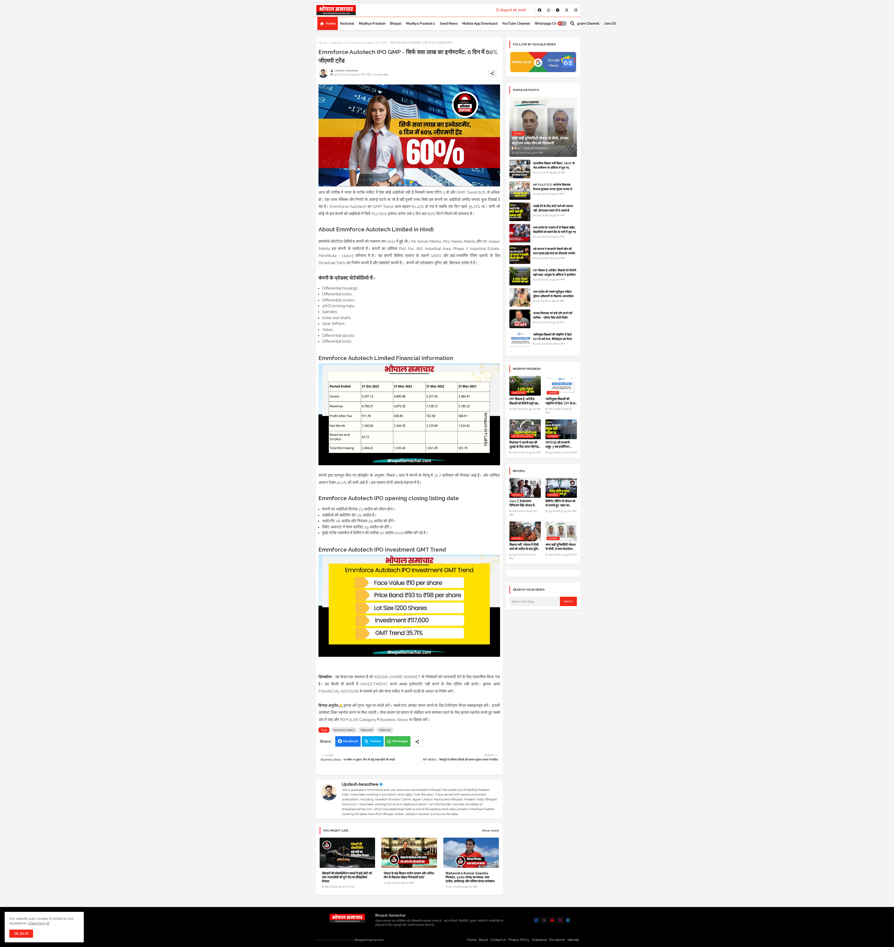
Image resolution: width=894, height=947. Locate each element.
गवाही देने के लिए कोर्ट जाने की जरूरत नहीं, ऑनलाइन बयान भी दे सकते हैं (553, 208)
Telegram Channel (584, 23)
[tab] (327, 23)
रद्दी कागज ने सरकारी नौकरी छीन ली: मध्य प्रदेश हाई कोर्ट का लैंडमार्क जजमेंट (554, 251)
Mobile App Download (479, 23)
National (347, 23)
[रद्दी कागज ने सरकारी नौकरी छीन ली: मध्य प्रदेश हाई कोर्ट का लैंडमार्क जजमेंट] (519, 254)
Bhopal (395, 23)
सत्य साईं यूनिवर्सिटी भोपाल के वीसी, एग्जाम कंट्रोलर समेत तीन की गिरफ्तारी (560, 547)
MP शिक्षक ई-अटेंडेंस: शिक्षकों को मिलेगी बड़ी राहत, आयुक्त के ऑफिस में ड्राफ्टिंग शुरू (554, 274)
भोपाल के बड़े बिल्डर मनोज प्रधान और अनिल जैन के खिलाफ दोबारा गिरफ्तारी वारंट (409, 875)
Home (330, 23)
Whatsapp (400, 741)
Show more (490, 830)
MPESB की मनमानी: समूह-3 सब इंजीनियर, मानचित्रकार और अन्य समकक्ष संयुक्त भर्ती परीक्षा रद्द (559, 445)
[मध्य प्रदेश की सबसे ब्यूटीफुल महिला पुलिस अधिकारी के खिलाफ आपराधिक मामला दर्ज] (519, 297)
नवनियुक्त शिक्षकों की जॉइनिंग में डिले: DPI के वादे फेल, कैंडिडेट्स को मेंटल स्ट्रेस (552, 339)
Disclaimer (557, 940)
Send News (449, 23)
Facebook (350, 741)
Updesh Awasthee (360, 784)
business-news (344, 730)
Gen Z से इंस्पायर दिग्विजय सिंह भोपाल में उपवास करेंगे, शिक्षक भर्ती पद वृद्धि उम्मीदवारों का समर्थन (523, 503)
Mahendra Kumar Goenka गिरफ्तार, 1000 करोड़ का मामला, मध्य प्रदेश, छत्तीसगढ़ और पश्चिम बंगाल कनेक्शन (470, 877)
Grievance (539, 940)
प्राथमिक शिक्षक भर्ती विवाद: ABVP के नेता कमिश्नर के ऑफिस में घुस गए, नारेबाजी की (554, 167)
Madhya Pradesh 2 (420, 23)
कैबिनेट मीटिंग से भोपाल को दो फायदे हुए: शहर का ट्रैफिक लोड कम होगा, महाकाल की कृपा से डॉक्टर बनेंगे (560, 503)
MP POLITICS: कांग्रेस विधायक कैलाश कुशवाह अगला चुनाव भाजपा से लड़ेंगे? (552, 189)
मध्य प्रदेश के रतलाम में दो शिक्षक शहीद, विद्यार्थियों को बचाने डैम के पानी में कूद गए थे (554, 232)
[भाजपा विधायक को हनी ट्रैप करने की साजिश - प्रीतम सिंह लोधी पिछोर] (519, 319)
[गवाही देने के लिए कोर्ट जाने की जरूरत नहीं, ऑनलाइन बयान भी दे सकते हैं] (519, 211)
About (483, 940)
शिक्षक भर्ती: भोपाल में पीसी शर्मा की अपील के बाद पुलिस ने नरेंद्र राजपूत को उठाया (524, 547)
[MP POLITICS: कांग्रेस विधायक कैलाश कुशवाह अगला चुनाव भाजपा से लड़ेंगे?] (519, 190)
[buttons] (539, 10)
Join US (610, 23)
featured (366, 730)
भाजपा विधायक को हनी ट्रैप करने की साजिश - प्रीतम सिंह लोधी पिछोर (552, 315)
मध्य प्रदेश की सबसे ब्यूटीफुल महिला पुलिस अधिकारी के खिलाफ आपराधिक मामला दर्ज (553, 296)
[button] (562, 23)
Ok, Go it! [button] (21, 933)
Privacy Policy (518, 940)
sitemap (573, 940)
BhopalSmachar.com (369, 940)
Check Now (36, 923)
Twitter (375, 741)
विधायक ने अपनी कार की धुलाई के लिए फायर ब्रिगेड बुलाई (524, 445)
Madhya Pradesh (372, 23)
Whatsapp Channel (550, 23)
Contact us (498, 940)
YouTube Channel (516, 23)
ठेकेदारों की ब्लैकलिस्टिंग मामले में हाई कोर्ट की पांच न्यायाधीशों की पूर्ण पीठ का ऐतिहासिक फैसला (347, 877)
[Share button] (417, 741)
